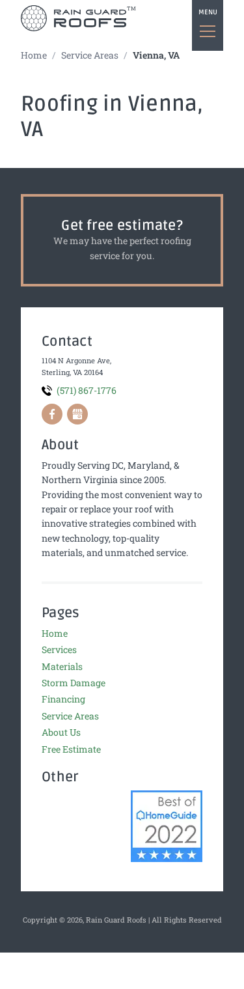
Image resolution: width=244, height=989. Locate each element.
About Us (61, 732)
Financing (63, 699)
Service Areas (89, 55)
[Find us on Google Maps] (77, 414)
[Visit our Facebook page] (52, 414)
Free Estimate (71, 749)
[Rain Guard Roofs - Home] (73, 18)
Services (59, 649)
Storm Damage (73, 682)
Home (34, 55)
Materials (62, 666)
